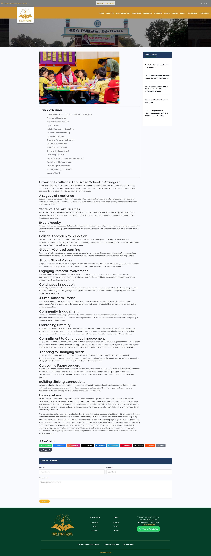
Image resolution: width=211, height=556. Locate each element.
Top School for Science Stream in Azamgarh (157, 66)
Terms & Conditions (111, 545)
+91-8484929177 (149, 525)
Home (101, 13)
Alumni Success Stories (57, 147)
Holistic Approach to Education (60, 129)
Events (116, 526)
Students (158, 13)
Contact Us (204, 13)
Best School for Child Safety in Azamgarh (156, 101)
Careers (175, 13)
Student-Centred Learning (58, 133)
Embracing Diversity (55, 155)
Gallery (116, 530)
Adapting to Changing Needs (59, 162)
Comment (43, 478)
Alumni (167, 13)
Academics (136, 13)
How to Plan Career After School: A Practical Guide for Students (157, 77)
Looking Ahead (53, 173)
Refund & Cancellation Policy (88, 545)
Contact (95, 530)
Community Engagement (58, 151)
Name (42, 467)
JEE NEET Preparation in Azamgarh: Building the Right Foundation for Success (156, 113)
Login (206, 3)
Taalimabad (192, 13)
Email (109, 467)
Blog (94, 526)
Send (45, 501)
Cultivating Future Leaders (58, 166)
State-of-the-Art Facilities (58, 121)
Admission (147, 13)
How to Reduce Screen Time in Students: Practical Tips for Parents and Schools (156, 89)
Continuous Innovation (57, 144)
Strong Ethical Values (56, 136)
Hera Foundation (123, 13)
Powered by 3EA (105, 552)
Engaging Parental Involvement (60, 140)
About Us (110, 13)
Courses (116, 523)
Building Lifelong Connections (60, 169)
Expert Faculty (53, 125)
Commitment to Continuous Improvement (65, 158)
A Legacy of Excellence (56, 118)
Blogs (182, 13)
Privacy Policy (128, 545)
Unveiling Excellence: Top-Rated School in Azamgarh (69, 114)
